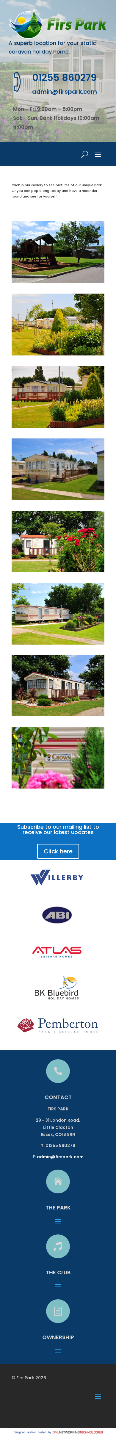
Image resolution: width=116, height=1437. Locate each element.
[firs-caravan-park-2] (58, 282)
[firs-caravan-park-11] (58, 643)
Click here (58, 851)
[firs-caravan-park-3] (58, 354)
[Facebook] (19, 1414)
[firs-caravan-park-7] (58, 787)
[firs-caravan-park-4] (58, 426)
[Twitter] (32, 1414)
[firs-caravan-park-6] (58, 571)
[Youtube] (45, 1414)
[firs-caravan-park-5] (58, 499)
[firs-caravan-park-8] (58, 715)
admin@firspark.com (64, 91)
